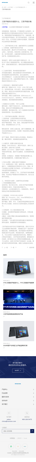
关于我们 (10, 7)
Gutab (25, 438)
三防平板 (4, 27)
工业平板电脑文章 (20, 7)
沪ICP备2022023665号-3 (18, 454)
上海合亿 (19, 438)
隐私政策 (14, 451)
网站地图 (21, 451)
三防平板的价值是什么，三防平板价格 (7, 9)
